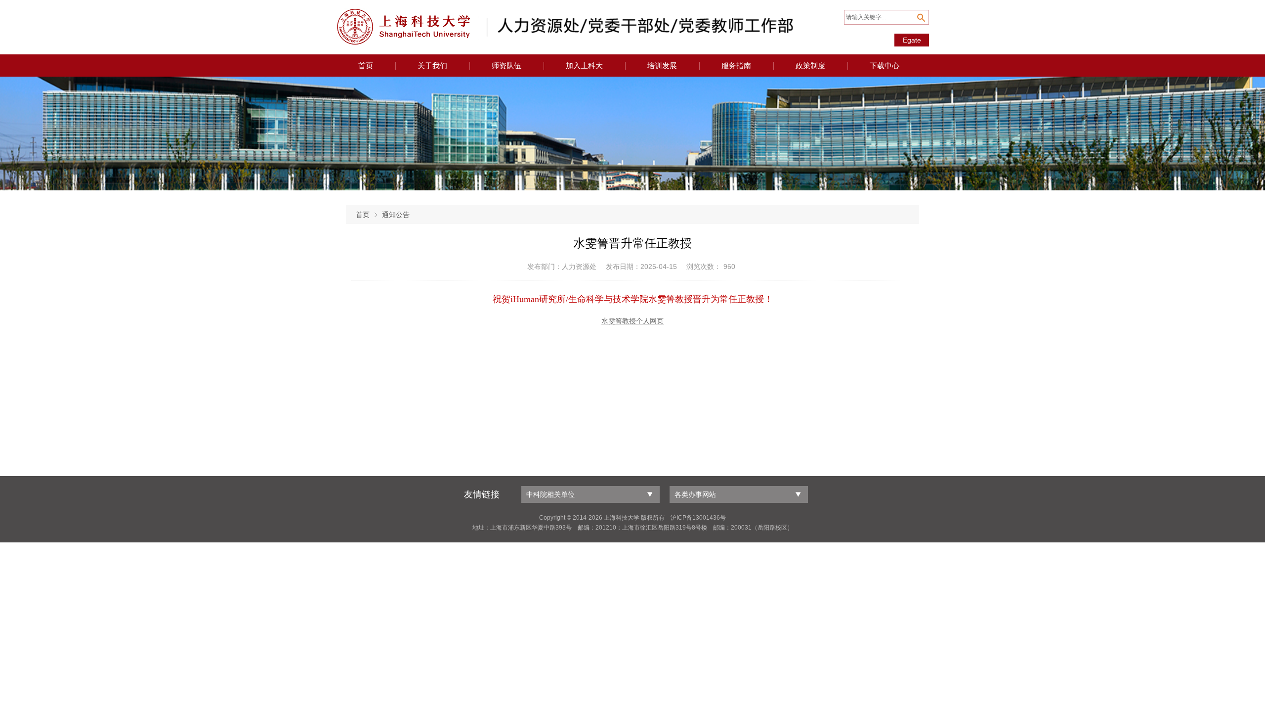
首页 (363, 215)
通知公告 (396, 215)
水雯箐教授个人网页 (632, 321)
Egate (912, 40)
